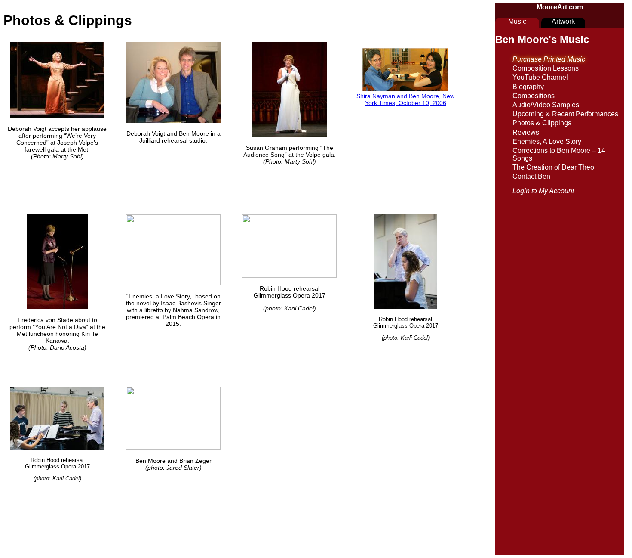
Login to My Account (543, 191)
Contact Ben (531, 176)
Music (517, 21)
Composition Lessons (545, 68)
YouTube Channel (540, 77)
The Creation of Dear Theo (553, 167)
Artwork (563, 21)
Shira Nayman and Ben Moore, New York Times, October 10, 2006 (405, 99)
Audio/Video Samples (545, 104)
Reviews (525, 132)
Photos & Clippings (541, 123)
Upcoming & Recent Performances (565, 114)
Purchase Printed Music (548, 59)
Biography (528, 86)
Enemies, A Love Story (546, 141)
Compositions (533, 95)
